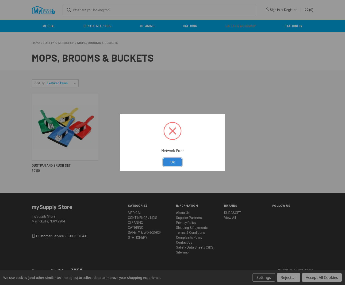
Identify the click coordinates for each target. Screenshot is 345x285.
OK (172, 162)
